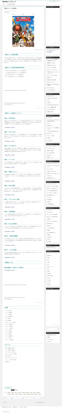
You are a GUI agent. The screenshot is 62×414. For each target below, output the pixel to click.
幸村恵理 (13, 394)
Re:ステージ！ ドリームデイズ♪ (52, 69)
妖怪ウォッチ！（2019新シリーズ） (52, 188)
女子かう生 (49, 225)
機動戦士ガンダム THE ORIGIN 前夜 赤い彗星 (53, 85)
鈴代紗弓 (39, 394)
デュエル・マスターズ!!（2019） (52, 75)
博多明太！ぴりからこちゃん (51, 65)
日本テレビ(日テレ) (50, 275)
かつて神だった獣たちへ (51, 109)
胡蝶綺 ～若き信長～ (50, 111)
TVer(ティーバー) (50, 266)
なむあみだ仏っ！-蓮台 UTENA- (52, 98)
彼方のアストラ (49, 155)
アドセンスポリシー (50, 339)
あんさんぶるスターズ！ (51, 87)
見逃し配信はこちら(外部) (9, 127)
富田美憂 (27, 392)
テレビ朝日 (49, 280)
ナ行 (55, 49)
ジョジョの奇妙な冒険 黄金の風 (52, 190)
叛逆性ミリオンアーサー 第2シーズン (53, 173)
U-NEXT (48, 271)
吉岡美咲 (19, 392)
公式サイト (7, 361)
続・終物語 (49, 241)
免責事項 (48, 337)
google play (49, 255)
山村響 (31, 392)
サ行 (51, 49)
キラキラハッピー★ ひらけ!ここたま (53, 163)
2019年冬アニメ (7, 12)
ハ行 (57, 49)
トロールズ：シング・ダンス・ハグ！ (53, 146)
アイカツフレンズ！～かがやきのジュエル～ (53, 166)
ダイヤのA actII (49, 117)
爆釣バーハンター (50, 133)
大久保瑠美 (23, 392)
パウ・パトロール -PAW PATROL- (52, 214)
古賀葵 (16, 392)
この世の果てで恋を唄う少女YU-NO (52, 131)
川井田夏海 (9, 394)
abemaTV (48, 284)
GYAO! (48, 257)
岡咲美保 (34, 392)
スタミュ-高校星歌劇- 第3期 (51, 107)
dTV (48, 253)
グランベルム (49, 197)
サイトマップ (49, 341)
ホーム (4, 4)
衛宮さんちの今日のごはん (51, 247)
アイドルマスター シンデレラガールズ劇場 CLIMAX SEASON (53, 121)
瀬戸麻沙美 (20, 394)
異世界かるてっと (50, 125)
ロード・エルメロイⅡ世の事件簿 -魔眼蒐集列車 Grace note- (52, 60)
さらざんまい (49, 175)
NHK (48, 264)
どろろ (48, 100)
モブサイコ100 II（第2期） (39, 402)
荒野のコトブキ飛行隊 (30, 394)
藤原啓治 (36, 394)
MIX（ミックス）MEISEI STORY (52, 216)
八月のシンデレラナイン (51, 82)
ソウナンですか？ (50, 140)
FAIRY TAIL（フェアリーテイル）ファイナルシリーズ (53, 73)
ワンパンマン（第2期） (51, 135)
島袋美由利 (38, 392)
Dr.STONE (49, 201)
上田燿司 (9, 392)
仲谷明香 (12, 392)
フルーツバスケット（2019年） (52, 192)
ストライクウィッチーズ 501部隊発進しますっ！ (53, 128)
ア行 (47, 49)
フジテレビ (49, 282)
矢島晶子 (25, 394)
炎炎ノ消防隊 (49, 199)
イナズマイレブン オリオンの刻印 (52, 186)
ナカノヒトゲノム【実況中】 (51, 67)
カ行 (49, 49)
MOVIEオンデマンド (9, 1)
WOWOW (48, 273)
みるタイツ (49, 239)
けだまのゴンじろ (50, 212)
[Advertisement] (34, 85)
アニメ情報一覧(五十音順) (11, 4)
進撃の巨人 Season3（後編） (51, 79)
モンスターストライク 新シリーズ (52, 221)
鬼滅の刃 (48, 230)
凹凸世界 (48, 234)
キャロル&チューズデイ (51, 148)
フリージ (48, 123)
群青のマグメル (49, 77)
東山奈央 (17, 394)
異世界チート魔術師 (50, 150)
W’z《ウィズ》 (5, 402)
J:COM (48, 262)
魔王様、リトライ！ (50, 157)
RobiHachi (49, 102)
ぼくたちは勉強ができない (51, 232)
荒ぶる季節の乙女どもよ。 (51, 195)
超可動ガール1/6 (49, 223)
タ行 (53, 49)
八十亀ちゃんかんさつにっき (51, 171)
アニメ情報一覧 (49, 52)
